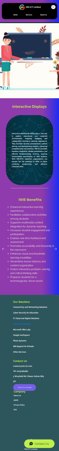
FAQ (15, 410)
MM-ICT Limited (33, 7)
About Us (17, 396)
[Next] (55, 249)
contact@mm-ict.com (22, 366)
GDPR (16, 400)
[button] (53, 7)
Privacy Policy (19, 405)
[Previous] (3, 249)
